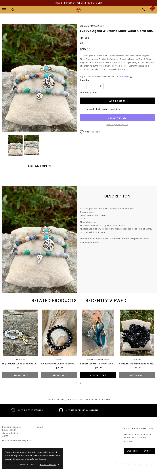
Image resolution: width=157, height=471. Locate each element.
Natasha (137, 359)
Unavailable (20, 375)
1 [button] (76, 383)
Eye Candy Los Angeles (92, 26)
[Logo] (78, 10)
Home (50, 399)
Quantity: (84, 80)
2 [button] (80, 383)
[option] (39, 78)
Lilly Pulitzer (20, 359)
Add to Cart (98, 375)
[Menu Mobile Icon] (4, 9)
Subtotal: (84, 92)
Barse (59, 359)
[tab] (54, 300)
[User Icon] (143, 10)
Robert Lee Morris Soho (98, 359)
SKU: (82, 43)
